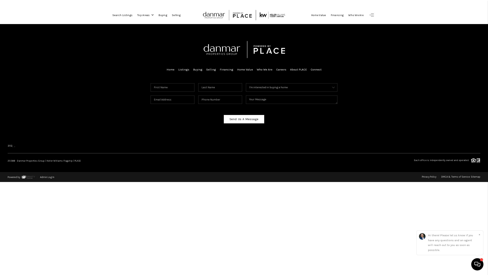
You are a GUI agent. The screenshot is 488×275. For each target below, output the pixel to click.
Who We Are (356, 15)
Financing (337, 15)
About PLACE (298, 69)
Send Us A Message (244, 119)
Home (170, 69)
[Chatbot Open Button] (477, 264)
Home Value (318, 15)
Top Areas (143, 15)
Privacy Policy (429, 176)
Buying (162, 15)
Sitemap (475, 176)
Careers (281, 69)
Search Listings (122, 15)
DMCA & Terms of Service (455, 176)
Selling (176, 15)
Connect (316, 69)
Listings (183, 69)
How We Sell (456, 199)
